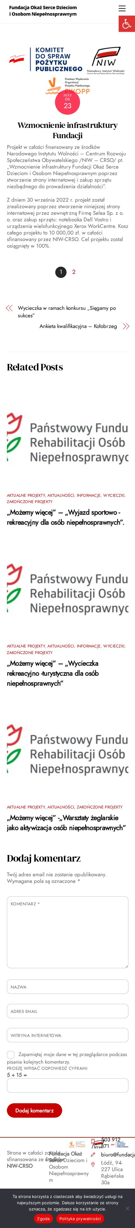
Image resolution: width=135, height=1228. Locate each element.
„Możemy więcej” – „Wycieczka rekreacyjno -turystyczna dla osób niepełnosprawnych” (53, 673)
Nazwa (19, 987)
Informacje (89, 495)
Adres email (24, 1011)
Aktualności (60, 495)
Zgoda (43, 1218)
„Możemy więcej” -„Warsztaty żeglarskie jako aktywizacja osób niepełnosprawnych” (66, 823)
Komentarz (25, 904)
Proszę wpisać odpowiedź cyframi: (48, 1068)
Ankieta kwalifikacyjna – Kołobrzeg (78, 326)
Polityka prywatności (80, 1218)
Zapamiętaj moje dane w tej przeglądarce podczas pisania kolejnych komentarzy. (67, 1058)
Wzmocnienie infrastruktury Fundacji (67, 130)
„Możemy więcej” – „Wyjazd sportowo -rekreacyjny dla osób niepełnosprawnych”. (65, 517)
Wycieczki (113, 495)
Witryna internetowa (36, 1035)
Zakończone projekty (30, 502)
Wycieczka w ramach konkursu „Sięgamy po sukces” (67, 311)
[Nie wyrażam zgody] (127, 1208)
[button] (127, 24)
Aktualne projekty (26, 495)
